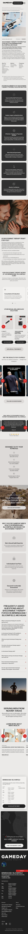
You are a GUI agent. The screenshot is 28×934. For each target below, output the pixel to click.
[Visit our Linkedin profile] (10, 924)
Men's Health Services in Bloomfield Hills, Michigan (11, 7)
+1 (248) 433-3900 (6, 877)
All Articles (4, 745)
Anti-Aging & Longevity (7, 909)
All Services (4, 916)
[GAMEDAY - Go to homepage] (14, 857)
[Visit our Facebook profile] (6, 924)
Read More (4, 336)
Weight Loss (4, 908)
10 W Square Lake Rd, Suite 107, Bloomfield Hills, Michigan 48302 (13, 875)
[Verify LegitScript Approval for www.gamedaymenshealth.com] (14, 864)
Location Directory (20, 906)
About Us (18, 904)
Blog (17, 908)
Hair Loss (4, 913)
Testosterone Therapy (7, 904)
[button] (24, 3)
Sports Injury (4, 914)
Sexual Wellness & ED (6, 911)
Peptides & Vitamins (6, 906)
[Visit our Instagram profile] (3, 924)
